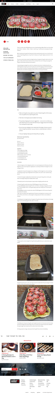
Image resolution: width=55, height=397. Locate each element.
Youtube (25, 369)
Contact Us (26, 392)
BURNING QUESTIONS (6, 52)
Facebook (20, 369)
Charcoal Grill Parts (41, 383)
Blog (47, 386)
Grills (47, 381)
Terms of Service (6, 372)
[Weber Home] (4, 4)
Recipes (48, 384)
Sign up (14, 369)
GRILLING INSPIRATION (6, 49)
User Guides (31, 384)
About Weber (23, 381)
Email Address (4, 369)
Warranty (31, 383)
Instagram (22, 369)
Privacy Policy (50, 374)
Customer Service (32, 381)
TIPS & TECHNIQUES (8, 57)
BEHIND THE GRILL (8, 55)
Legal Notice (23, 383)
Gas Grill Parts (40, 381)
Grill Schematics (32, 386)
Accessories (48, 383)
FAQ (30, 388)
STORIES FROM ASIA (8, 60)
